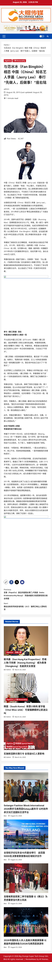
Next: (25, 606)
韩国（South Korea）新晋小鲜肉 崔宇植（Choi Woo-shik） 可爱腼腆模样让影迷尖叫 (26, 710)
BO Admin (7, 670)
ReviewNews (31, 959)
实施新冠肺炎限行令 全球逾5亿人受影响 (24, 753)
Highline (8, 61)
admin (6, 89)
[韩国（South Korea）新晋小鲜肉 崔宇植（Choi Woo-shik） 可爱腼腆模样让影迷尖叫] (26, 688)
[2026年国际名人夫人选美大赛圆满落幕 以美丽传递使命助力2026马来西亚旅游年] (26, 922)
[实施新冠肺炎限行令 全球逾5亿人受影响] (26, 735)
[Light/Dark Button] (41, 36)
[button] (4, 36)
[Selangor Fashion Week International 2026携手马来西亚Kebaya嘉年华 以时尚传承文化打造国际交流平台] (26, 787)
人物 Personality (19, 61)
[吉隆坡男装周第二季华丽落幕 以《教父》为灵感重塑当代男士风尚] (26, 878)
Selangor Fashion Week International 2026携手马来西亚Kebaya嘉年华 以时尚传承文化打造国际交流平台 (26, 809)
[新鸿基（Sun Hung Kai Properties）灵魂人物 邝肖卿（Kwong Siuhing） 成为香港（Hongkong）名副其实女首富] (26, 641)
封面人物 (18, 652)
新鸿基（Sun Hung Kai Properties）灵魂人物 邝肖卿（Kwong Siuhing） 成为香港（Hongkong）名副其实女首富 (25, 662)
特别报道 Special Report (24, 743)
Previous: (26, 594)
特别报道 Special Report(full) (17, 747)
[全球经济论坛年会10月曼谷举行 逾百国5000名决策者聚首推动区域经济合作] (26, 834)
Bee (5, 816)
